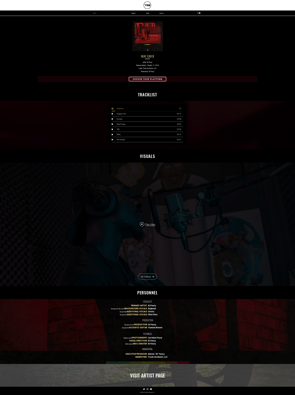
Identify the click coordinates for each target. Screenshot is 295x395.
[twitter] (144, 389)
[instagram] (147, 389)
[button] (199, 13)
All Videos (146, 276)
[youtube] (151, 389)
